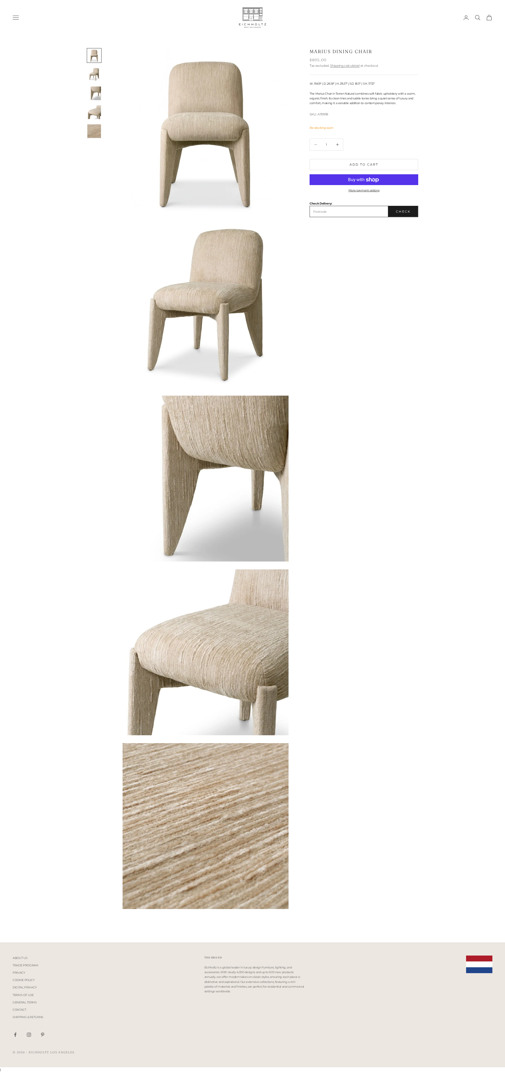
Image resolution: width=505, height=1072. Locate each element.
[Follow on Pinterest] (42, 1034)
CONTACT (19, 1010)
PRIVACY (19, 972)
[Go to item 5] (94, 131)
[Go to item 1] (94, 55)
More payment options (364, 190)
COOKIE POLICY (24, 980)
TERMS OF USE (23, 995)
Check (403, 211)
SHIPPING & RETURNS (28, 1017)
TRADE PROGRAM (25, 965)
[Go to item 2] (94, 74)
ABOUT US (20, 958)
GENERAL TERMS (25, 1002)
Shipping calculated (345, 66)
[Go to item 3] (94, 93)
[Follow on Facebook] (15, 1034)
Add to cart (364, 164)
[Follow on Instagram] (29, 1034)
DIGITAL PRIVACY (25, 987)
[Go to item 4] (94, 112)
